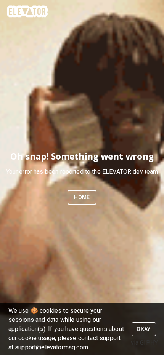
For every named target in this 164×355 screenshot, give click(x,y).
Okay (144, 329)
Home (82, 197)
